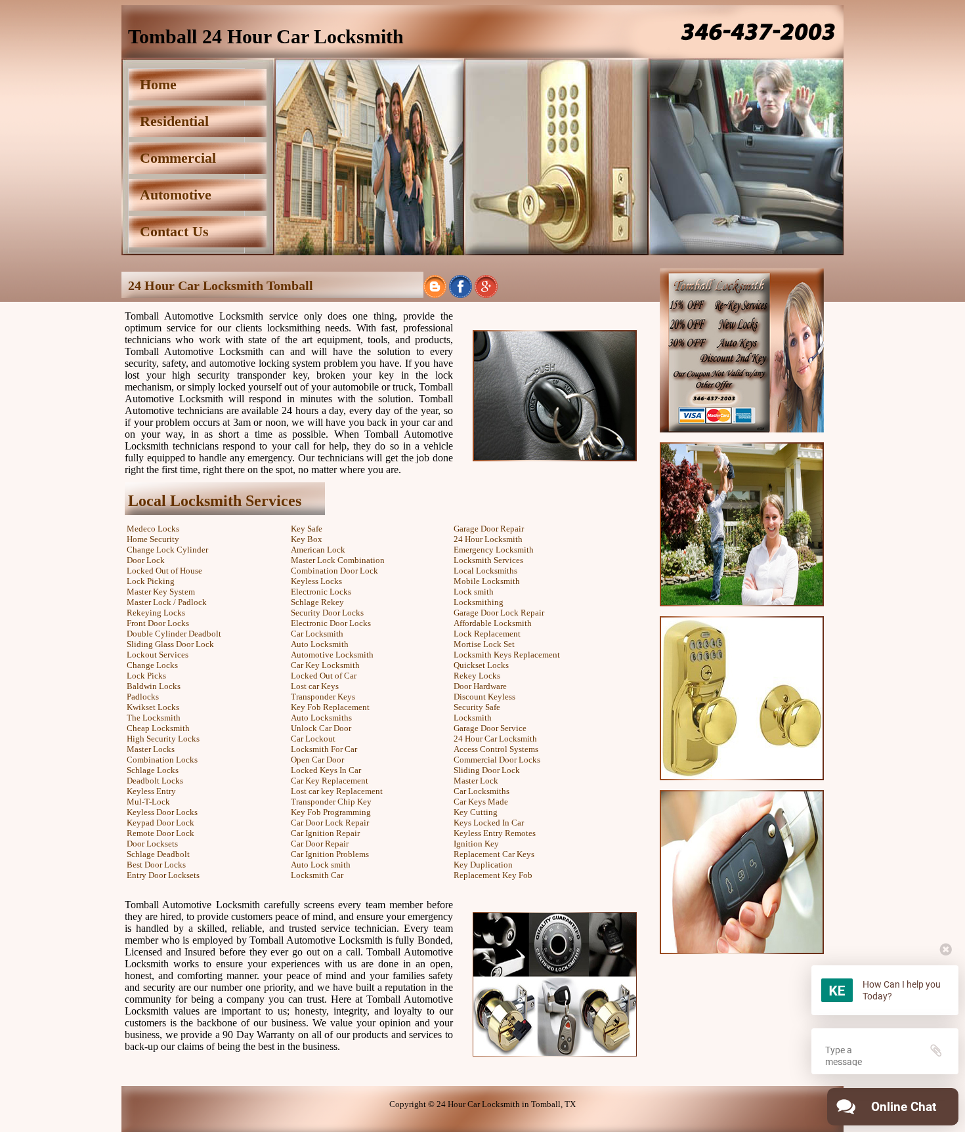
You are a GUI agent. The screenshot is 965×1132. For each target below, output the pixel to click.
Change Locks (152, 665)
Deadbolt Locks (155, 781)
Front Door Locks (158, 623)
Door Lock (146, 560)
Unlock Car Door (321, 728)
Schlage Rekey (317, 602)
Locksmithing (479, 602)
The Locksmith (154, 718)
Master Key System (161, 592)
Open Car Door (317, 760)
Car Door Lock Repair (330, 823)
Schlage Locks (153, 770)
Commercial (178, 158)
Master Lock (476, 781)
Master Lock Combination (338, 560)
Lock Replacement (487, 634)
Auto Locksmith (320, 644)
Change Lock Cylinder (167, 550)
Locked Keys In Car (326, 770)
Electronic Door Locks (331, 623)
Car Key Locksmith (325, 665)
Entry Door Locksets (163, 875)
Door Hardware (480, 686)
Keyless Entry (151, 791)
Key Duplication (483, 865)
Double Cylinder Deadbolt (174, 634)
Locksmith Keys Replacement (507, 655)
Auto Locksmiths (321, 718)
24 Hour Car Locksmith (495, 739)
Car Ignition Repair (325, 833)
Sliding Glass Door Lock (170, 644)
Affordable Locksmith (493, 623)
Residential (174, 121)
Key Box (306, 539)
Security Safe (477, 707)
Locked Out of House (164, 571)
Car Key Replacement (329, 781)
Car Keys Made (481, 802)
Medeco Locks (153, 529)
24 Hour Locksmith (488, 539)
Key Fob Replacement (330, 707)
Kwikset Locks (153, 707)
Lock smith (474, 592)
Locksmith (473, 718)
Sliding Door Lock (487, 770)
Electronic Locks (321, 592)
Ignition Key (476, 844)
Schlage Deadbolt (158, 854)
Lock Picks (146, 676)
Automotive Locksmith (332, 655)
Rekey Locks (477, 676)
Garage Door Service (490, 728)
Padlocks (143, 697)
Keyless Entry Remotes (495, 833)
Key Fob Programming (331, 812)
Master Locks (151, 749)
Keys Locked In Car (489, 823)
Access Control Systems (496, 749)
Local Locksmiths (485, 571)
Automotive (175, 194)
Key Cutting (476, 812)
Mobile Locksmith (487, 581)
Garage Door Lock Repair (499, 613)
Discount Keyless (484, 697)
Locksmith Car (317, 875)
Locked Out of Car (323, 676)
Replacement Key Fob (493, 875)
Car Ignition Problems (330, 854)
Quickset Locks (481, 665)
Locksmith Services (488, 560)
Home (158, 84)
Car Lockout (313, 739)
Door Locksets (152, 844)
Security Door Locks (327, 613)
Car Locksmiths (481, 791)
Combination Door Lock (334, 571)
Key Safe (306, 529)
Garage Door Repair (489, 529)
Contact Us (174, 231)
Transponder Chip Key (331, 802)
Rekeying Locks (156, 613)
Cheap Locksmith (158, 728)
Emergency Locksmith (494, 550)
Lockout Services (157, 655)
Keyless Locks (316, 581)
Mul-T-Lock (148, 802)
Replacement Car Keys (494, 854)
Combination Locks (162, 760)
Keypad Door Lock (160, 823)
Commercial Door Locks (497, 760)
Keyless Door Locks (162, 812)
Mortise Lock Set (484, 644)
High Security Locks (163, 739)
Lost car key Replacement (337, 791)
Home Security (153, 539)
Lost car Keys (315, 686)
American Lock (318, 550)
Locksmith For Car (324, 749)
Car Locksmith (317, 634)
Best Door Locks (156, 865)
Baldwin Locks (154, 686)
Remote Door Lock (160, 833)
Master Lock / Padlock (167, 602)
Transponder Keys (323, 697)
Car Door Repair (320, 844)
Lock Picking (151, 581)
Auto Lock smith (321, 865)
